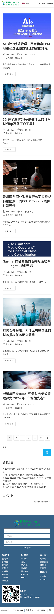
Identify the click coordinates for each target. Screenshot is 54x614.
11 (41, 438)
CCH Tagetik (18, 610)
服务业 (23, 578)
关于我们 (41, 610)
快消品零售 (24, 574)
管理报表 (5, 565)
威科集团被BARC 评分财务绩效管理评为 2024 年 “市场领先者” (27, 396)
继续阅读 (10, 73)
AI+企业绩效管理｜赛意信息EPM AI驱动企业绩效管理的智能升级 (26, 46)
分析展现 (5, 581)
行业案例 (29, 610)
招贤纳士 (43, 565)
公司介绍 (43, 559)
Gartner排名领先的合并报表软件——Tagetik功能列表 (26, 263)
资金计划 (5, 568)
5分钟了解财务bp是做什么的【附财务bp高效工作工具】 (27, 121)
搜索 (4, 447)
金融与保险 (24, 565)
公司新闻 (9, 58)
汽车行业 (24, 559)
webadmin (10, 54)
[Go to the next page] (47, 438)
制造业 (23, 562)
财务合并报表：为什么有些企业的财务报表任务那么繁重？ (27, 332)
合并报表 (5, 562)
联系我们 (43, 568)
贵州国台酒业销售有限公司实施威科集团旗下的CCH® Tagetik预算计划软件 (27, 201)
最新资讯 (18, 58)
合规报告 (5, 578)
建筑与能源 (24, 571)
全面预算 (5, 559)
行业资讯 (18, 133)
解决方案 (5, 610)
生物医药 (24, 568)
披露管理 (5, 574)
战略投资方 (44, 562)
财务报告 (5, 571)
